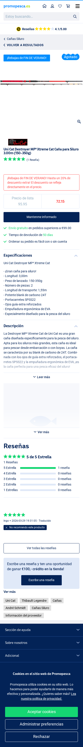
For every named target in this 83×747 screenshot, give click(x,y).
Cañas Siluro (15, 39)
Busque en (76, 17)
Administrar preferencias (41, 724)
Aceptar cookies (41, 711)
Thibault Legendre (34, 600)
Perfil (52, 6)
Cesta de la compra (68, 6)
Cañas (57, 600)
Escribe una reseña (41, 580)
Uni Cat (10, 600)
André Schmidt (16, 608)
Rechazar (41, 736)
